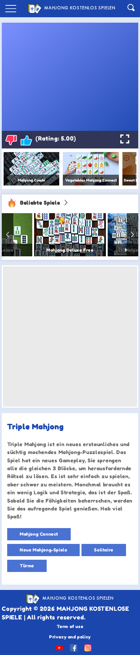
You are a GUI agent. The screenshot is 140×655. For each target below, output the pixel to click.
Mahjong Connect (39, 534)
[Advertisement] (70, 336)
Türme (27, 565)
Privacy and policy (70, 637)
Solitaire (103, 550)
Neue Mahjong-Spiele (43, 550)
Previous (7, 234)
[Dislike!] (11, 140)
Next (132, 234)
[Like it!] (26, 140)
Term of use (70, 626)
